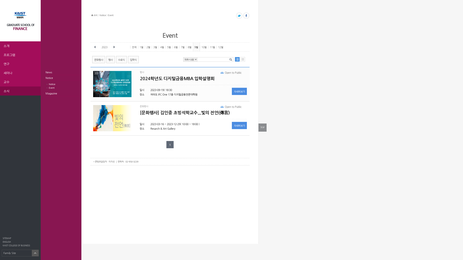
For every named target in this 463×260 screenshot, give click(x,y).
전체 (134, 47)
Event (51, 87)
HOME (92, 15)
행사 (110, 59)
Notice (49, 77)
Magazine (51, 93)
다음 (114, 47)
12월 (220, 47)
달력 (242, 59)
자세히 (239, 91)
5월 (169, 47)
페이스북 (246, 16)
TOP (262, 127)
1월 (141, 47)
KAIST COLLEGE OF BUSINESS (16, 245)
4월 (162, 47)
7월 (183, 47)
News (49, 72)
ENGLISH (7, 242)
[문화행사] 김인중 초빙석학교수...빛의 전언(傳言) (185, 112)
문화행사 (98, 59)
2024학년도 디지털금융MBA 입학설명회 (177, 78)
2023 (104, 47)
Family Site (9, 253)
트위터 (239, 16)
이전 (94, 47)
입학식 (133, 59)
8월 (190, 47)
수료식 (121, 59)
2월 (148, 47)
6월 (176, 47)
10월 (204, 47)
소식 (95, 15)
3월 (155, 47)
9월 (196, 47)
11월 (212, 47)
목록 (237, 59)
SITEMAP (7, 238)
